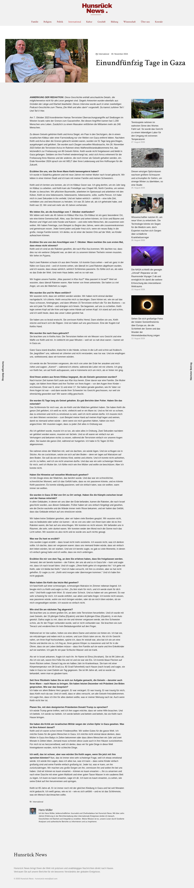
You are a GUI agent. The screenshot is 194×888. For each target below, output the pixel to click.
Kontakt (159, 21)
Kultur (89, 21)
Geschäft (102, 21)
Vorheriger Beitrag (3, 371)
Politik (60, 21)
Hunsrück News (30, 854)
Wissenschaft (129, 21)
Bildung (114, 21)
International (74, 21)
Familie (34, 21)
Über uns (145, 21)
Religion (48, 21)
